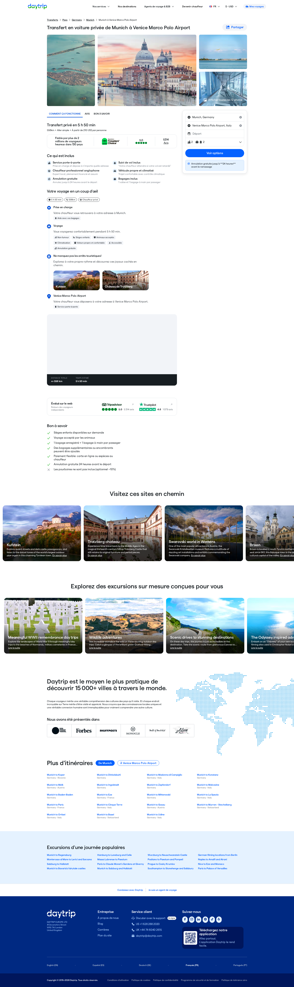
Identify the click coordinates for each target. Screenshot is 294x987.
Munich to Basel (105, 814)
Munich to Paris (55, 804)
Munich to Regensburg (59, 855)
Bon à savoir (102, 113)
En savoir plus (59, 555)
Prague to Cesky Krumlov (161, 864)
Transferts (52, 20)
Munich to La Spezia (207, 794)
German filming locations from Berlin (217, 855)
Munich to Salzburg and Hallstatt (114, 868)
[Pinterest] (205, 919)
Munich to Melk (55, 784)
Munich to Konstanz (207, 774)
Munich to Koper (56, 774)
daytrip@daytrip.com (149, 935)
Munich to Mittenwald (158, 794)
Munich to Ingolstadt (108, 784)
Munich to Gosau (156, 804)
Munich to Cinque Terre (109, 804)
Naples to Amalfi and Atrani (212, 859)
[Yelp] (219, 919)
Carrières (103, 929)
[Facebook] (185, 919)
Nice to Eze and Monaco (211, 864)
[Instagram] (191, 919)
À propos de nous (108, 917)
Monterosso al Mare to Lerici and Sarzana (69, 859)
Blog (100, 923)
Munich (90, 20)
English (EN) (52, 965)
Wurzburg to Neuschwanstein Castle (167, 855)
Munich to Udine (156, 814)
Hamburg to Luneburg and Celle (114, 855)
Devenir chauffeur (192, 6)
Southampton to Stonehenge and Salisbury (170, 868)
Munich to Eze (104, 794)
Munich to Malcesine (208, 784)
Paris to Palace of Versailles (212, 868)
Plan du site (105, 935)
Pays (64, 20)
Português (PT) (240, 965)
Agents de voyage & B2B (157, 6)
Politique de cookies (141, 980)
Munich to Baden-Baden (60, 794)
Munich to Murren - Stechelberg (214, 804)
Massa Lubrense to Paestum (112, 859)
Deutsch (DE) (145, 965)
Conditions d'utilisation (118, 980)
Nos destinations (127, 6)
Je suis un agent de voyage (163, 890)
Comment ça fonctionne (65, 113)
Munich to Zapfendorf (158, 784)
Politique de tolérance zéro (234, 980)
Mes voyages (256, 6)
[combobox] (214, 117)
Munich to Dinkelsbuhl (109, 774)
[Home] (37, 6)
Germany (77, 20)
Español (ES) (98, 965)
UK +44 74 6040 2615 (149, 929)
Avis (87, 113)
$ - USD (229, 6)
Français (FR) (192, 965)
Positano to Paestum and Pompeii (165, 859)
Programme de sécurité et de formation (200, 980)
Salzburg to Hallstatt (58, 864)
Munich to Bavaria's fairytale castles (66, 868)
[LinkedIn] (198, 919)
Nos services (99, 6)
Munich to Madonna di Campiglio (164, 774)
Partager (237, 27)
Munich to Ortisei (56, 814)
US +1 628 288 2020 (148, 924)
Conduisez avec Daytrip (130, 890)
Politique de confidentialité (165, 980)
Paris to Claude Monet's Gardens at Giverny (120, 864)
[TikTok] (212, 919)
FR (214, 6)
